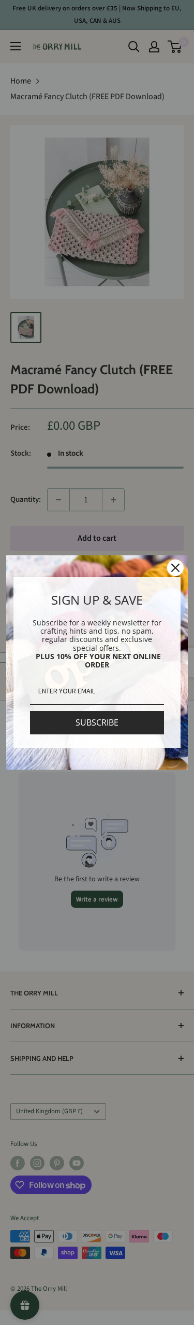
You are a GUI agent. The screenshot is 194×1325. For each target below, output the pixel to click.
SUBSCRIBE (97, 722)
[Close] (175, 567)
